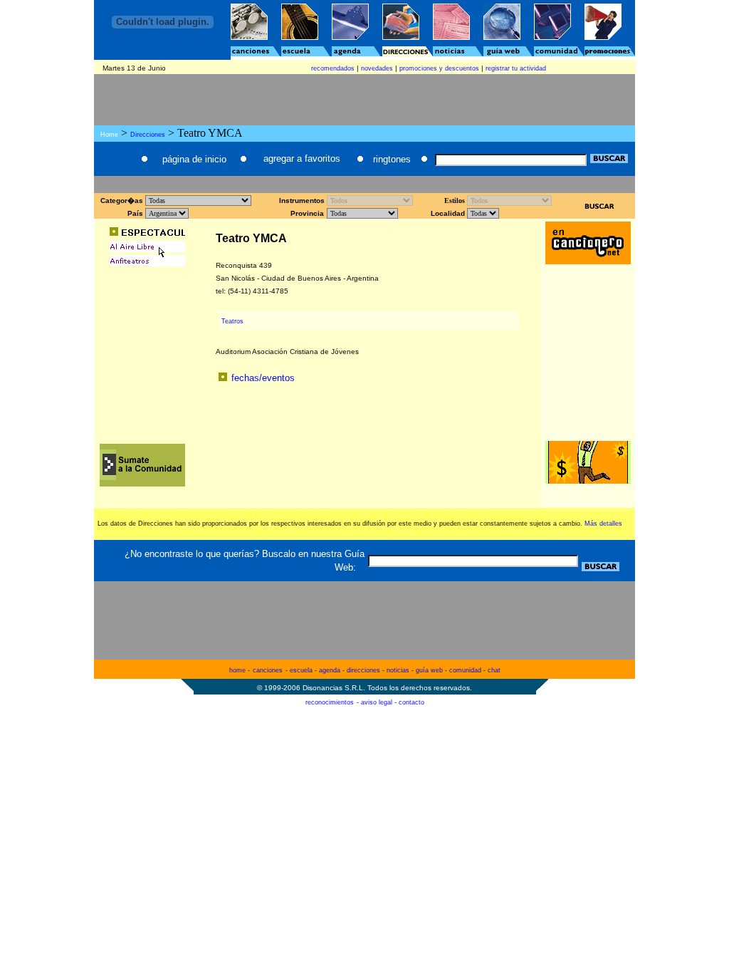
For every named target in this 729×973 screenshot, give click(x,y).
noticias (398, 670)
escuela (301, 670)
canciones (268, 670)
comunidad (465, 670)
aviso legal (376, 702)
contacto (411, 702)
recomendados (333, 68)
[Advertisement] (364, 183)
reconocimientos (329, 702)
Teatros (232, 321)
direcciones (363, 670)
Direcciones (147, 134)
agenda (329, 670)
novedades (377, 68)
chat (494, 670)
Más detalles (603, 523)
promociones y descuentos (439, 68)
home (237, 670)
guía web (429, 670)
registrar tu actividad (516, 68)
